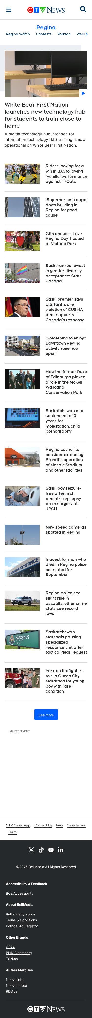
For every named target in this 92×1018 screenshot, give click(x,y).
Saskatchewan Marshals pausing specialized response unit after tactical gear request (66, 642)
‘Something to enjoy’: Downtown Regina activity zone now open (66, 346)
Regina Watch (18, 34)
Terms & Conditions (21, 920)
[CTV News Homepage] (46, 10)
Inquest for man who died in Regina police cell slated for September (66, 567)
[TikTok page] (41, 850)
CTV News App (18, 825)
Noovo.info (14, 979)
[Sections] (9, 10)
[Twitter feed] (31, 850)
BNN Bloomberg (19, 953)
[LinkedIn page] (61, 850)
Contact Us (43, 825)
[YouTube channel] (51, 850)
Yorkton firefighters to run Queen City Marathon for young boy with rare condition (65, 680)
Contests (44, 34)
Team (12, 832)
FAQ (59, 825)
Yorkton (64, 34)
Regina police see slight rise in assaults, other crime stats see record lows (66, 603)
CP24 (10, 947)
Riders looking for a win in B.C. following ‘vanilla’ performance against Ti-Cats (66, 174)
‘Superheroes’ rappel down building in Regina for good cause (66, 207)
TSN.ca (12, 959)
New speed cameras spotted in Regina (66, 530)
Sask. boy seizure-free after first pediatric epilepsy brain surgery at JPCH (63, 498)
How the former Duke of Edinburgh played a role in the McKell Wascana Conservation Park (66, 382)
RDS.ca (12, 991)
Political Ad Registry (22, 926)
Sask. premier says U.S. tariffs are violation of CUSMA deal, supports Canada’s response (65, 309)
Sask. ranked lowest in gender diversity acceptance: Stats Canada (65, 273)
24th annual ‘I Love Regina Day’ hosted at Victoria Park (65, 238)
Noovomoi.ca (16, 985)
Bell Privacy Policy (20, 914)
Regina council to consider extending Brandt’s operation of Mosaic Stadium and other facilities (64, 459)
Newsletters (76, 825)
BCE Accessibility (19, 893)
